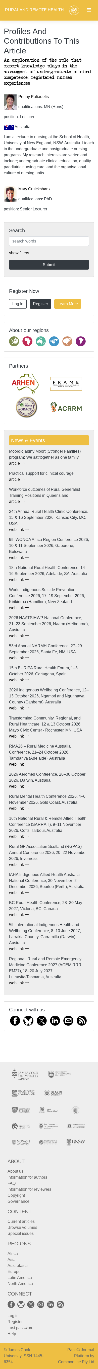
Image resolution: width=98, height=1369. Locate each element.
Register (40, 304)
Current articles (21, 1221)
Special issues (21, 1233)
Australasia (18, 1265)
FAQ (12, 1183)
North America (20, 1283)
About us (15, 1171)
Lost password (20, 1328)
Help (12, 1334)
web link (17, 529)
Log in (13, 1316)
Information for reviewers (29, 1189)
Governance (18, 1201)
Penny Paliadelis (33, 97)
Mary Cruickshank (34, 189)
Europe (14, 1271)
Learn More (68, 304)
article (15, 463)
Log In (17, 304)
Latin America (20, 1277)
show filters (19, 253)
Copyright (16, 1195)
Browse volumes (22, 1227)
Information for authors (27, 1177)
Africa (13, 1253)
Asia (12, 1259)
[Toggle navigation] (89, 10)
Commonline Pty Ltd (76, 1362)
